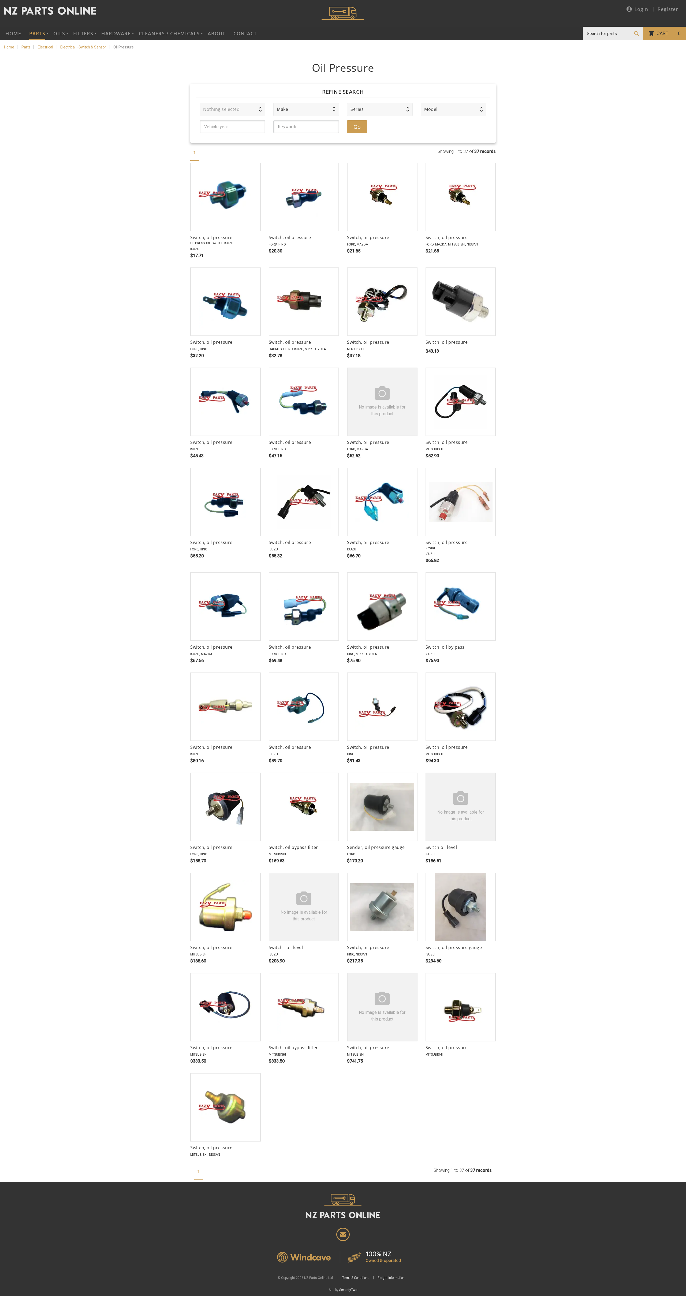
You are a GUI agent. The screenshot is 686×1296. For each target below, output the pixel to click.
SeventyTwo (348, 1290)
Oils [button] (59, 33)
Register (668, 9)
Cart (669, 33)
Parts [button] (37, 33)
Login (641, 9)
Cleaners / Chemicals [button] (169, 33)
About (216, 33)
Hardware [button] (116, 33)
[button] (232, 109)
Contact (245, 33)
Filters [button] (83, 33)
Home (13, 33)
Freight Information (391, 1277)
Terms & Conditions (355, 1277)
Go (357, 126)
